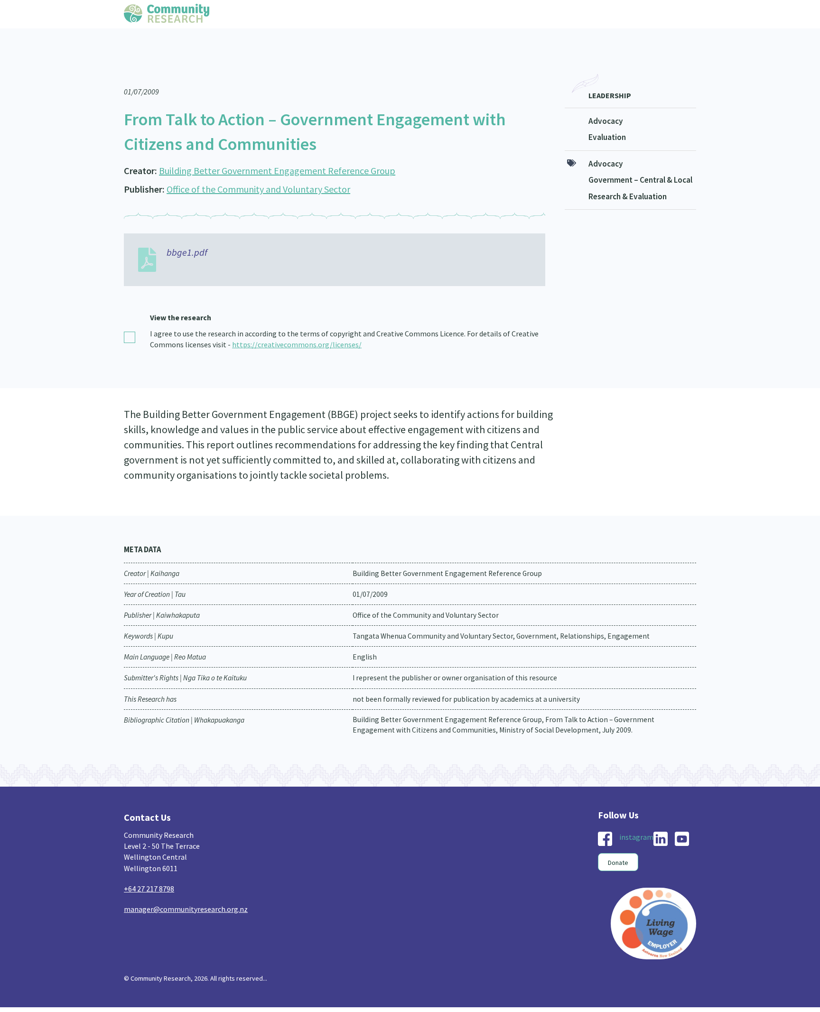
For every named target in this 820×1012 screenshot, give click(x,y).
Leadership (609, 76)
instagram (636, 818)
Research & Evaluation (627, 177)
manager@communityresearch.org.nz (186, 890)
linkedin (660, 820)
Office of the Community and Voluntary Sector (258, 170)
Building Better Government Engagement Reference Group (277, 152)
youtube (682, 820)
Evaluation (607, 118)
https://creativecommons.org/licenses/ (297, 325)
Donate (618, 843)
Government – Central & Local (640, 161)
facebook (605, 820)
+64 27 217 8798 (149, 869)
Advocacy (605, 102)
